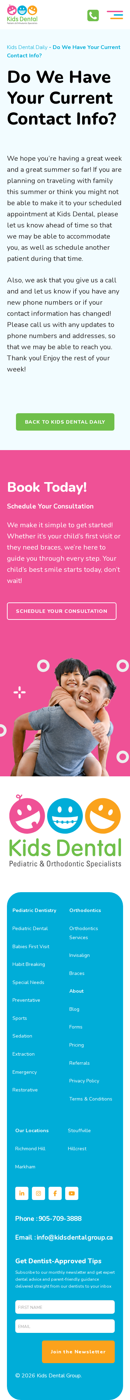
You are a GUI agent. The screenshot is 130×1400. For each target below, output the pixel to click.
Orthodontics (85, 910)
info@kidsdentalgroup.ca (75, 1237)
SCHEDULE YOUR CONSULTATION (61, 611)
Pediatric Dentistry (34, 910)
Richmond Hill (30, 1148)
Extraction (23, 1054)
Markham (25, 1166)
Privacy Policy (84, 1081)
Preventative (26, 1000)
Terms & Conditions (90, 1099)
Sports (19, 1018)
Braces (77, 973)
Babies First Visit (30, 946)
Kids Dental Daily (27, 47)
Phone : (26, 1218)
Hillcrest (77, 1148)
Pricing (76, 1045)
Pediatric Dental (30, 928)
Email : (25, 1237)
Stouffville (79, 1130)
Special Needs (28, 982)
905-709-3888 (59, 1218)
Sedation (22, 1036)
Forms (76, 1027)
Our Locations (32, 1130)
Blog (74, 1009)
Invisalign (79, 955)
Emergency (24, 1072)
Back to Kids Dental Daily (65, 421)
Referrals (79, 1063)
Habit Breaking (28, 964)
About (76, 991)
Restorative (25, 1090)
